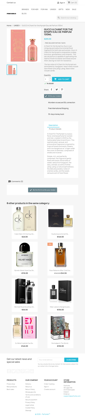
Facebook (9, 371)
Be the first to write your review (44, 190)
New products (12, 387)
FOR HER (34, 9)
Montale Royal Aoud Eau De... (24, 307)
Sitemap (28, 410)
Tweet (57, 89)
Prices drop (11, 384)
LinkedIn (32, 371)
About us (28, 387)
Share (51, 89)
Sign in (46, 387)
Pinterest (62, 89)
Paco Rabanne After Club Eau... (60, 270)
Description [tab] (53, 125)
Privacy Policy (30, 402)
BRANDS (25, 9)
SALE (74, 9)
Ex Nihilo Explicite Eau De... (24, 343)
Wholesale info (30, 392)
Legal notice (29, 405)
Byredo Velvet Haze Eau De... (25, 270)
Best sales (10, 389)
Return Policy (30, 389)
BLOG (24, 13)
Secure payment (31, 400)
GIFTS (61, 9)
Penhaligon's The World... (60, 343)
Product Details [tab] (55, 129)
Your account (51, 380)
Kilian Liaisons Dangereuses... (60, 307)
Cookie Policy (30, 408)
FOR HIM (44, 9)
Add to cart (61, 79)
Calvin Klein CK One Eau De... (25, 234)
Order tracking (49, 384)
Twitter (14, 371)
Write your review (54, 96)
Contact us (11, 2)
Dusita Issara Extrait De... (60, 234)
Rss (18, 371)
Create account (49, 389)
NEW (68, 9)
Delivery (28, 384)
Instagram (27, 371)
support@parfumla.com (72, 396)
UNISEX (53, 9)
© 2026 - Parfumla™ (42, 414)
